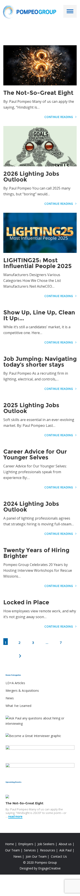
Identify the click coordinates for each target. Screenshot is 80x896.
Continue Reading (59, 117)
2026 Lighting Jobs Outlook (31, 176)
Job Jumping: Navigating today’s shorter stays (40, 361)
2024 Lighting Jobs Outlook (31, 506)
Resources (47, 850)
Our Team (12, 850)
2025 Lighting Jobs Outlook (31, 408)
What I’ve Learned (18, 706)
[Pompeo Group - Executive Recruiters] (30, 11)
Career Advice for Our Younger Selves (35, 454)
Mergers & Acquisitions (22, 690)
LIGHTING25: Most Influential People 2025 (37, 263)
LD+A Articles (15, 683)
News (10, 698)
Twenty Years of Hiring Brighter (36, 553)
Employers (25, 844)
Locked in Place (26, 602)
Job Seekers (46, 844)
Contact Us (59, 856)
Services (30, 850)
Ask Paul (65, 850)
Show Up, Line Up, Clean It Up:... (39, 315)
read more (15, 816)
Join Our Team (36, 856)
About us (65, 844)
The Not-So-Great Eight (38, 92)
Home (9, 844)
